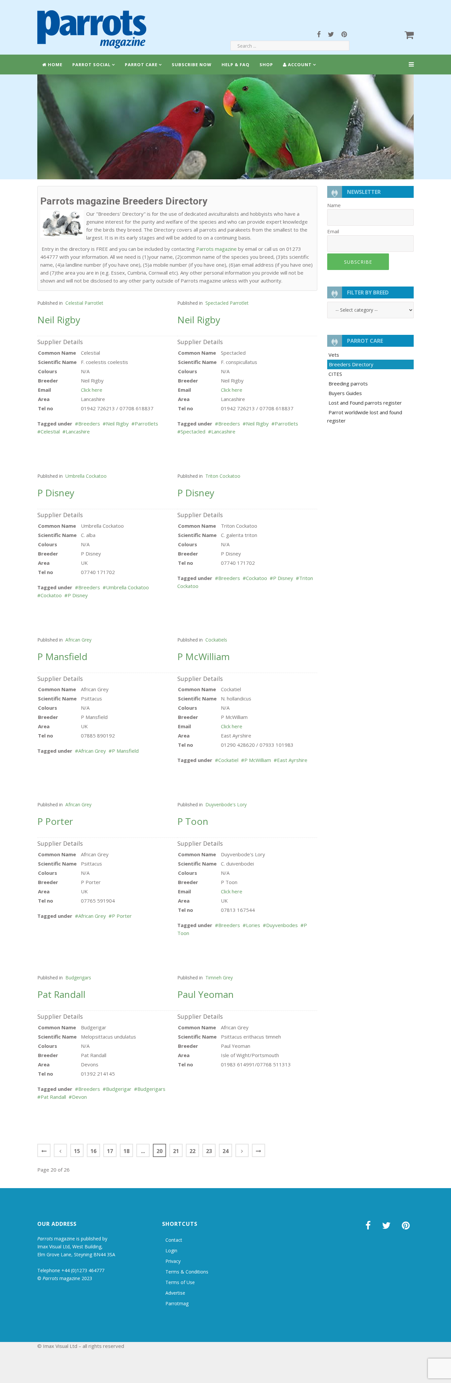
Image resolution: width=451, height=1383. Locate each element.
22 (192, 1151)
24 (225, 1151)
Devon (79, 1096)
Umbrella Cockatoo (86, 476)
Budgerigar (118, 1089)
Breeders (89, 423)
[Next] (242, 1150)
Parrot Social (91, 64)
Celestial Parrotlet (84, 303)
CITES (335, 374)
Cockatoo (51, 595)
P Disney (78, 595)
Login (171, 1250)
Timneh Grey (219, 977)
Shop (266, 64)
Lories (253, 925)
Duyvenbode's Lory (226, 804)
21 (176, 1151)
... (143, 1151)
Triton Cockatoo (222, 476)
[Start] (44, 1150)
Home (54, 64)
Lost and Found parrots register (365, 402)
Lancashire (78, 431)
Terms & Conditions (186, 1272)
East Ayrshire (292, 760)
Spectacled (193, 431)
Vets (334, 354)
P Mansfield (125, 750)
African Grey (78, 640)
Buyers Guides (345, 393)
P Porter (122, 916)
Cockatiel (228, 760)
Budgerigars (78, 977)
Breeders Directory (351, 364)
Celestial (50, 431)
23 (209, 1151)
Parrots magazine (216, 248)
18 (126, 1151)
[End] (258, 1150)
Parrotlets (146, 423)
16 (93, 1151)
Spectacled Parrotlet (227, 303)
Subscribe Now (192, 64)
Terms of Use (180, 1282)
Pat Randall (53, 1096)
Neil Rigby (117, 423)
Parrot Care (141, 64)
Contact (173, 1240)
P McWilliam (257, 760)
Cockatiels (216, 640)
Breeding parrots (348, 383)
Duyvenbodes (282, 925)
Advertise (175, 1293)
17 (110, 1151)
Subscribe (358, 262)
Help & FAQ (236, 64)
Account (299, 64)
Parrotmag (177, 1303)
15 (77, 1151)
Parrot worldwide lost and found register (364, 416)
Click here (91, 389)
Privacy (173, 1261)
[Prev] (60, 1150)
